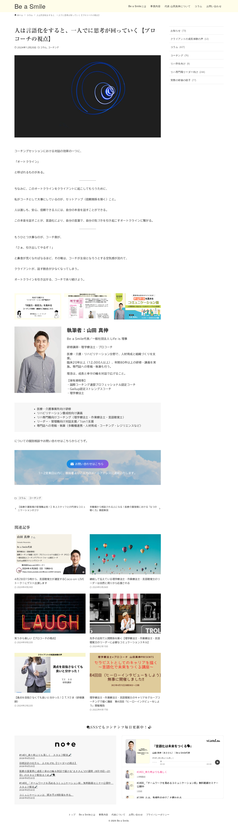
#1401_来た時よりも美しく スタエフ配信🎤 (45, 755)
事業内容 (103, 814)
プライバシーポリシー (158, 814)
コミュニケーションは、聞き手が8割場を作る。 (46, 794)
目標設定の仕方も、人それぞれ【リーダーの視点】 (48, 763)
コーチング (53, 47)
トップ (71, 814)
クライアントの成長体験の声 (190, 38)
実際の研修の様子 (183, 80)
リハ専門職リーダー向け (188, 72)
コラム (43, 47)
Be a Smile (29, 6)
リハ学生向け (180, 63)
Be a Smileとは (87, 814)
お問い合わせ (136, 814)
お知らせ (178, 30)
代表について (118, 814)
